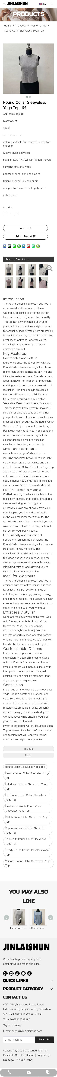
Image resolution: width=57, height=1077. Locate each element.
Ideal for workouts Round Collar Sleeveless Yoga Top (23, 808)
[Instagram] (23, 973)
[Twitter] (5, 973)
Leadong (8, 1059)
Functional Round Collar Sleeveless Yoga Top (25, 797)
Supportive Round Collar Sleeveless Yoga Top (25, 830)
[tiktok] (29, 973)
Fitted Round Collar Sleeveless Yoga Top (26, 786)
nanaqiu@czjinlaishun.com (27, 1031)
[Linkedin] (11, 973)
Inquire (23, 228)
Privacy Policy (24, 1059)
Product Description (17, 259)
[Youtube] (17, 973)
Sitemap (29, 1055)
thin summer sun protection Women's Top (18, 928)
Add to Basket (24, 236)
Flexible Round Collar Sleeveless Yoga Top (27, 775)
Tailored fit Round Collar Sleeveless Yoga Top (25, 841)
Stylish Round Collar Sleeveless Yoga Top (26, 819)
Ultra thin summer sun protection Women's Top (38, 928)
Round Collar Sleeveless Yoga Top (25, 766)
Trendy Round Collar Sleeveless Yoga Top (27, 852)
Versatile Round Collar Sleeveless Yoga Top (27, 863)
